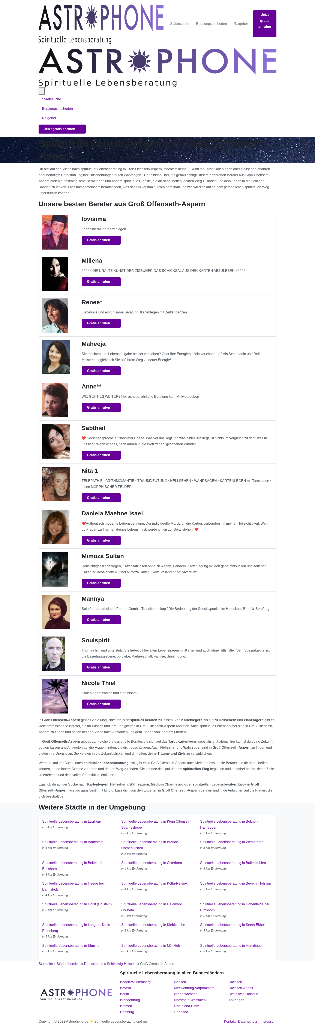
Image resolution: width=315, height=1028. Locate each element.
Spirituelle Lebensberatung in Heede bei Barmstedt (73, 886)
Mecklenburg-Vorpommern (194, 988)
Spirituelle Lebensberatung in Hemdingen (232, 945)
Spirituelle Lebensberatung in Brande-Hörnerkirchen (150, 845)
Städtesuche (179, 24)
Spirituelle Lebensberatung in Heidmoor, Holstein (152, 907)
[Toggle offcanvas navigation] (42, 91)
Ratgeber (241, 24)
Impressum (268, 1021)
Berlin (124, 994)
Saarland (181, 1012)
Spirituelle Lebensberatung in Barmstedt (72, 842)
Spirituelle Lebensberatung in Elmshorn (72, 945)
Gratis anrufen (99, 240)
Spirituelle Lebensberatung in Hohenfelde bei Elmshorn (234, 907)
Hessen (180, 982)
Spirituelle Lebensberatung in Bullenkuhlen (233, 863)
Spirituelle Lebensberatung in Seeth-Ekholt (233, 925)
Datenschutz (247, 1021)
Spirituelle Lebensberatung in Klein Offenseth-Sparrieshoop (156, 824)
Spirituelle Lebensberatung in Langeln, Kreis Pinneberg (76, 928)
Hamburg (127, 1012)
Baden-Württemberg (135, 982)
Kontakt (230, 1021)
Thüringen (236, 1000)
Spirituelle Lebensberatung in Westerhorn (231, 842)
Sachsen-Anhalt (241, 988)
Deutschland (93, 964)
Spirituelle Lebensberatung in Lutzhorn (71, 821)
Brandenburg (130, 1000)
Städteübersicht (68, 964)
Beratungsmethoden (211, 24)
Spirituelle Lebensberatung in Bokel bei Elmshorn (72, 866)
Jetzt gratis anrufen (264, 21)
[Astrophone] (101, 24)
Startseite (46, 964)
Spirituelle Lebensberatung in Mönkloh (150, 945)
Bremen (126, 1006)
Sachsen (235, 982)
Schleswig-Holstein (121, 964)
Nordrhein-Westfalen (190, 1000)
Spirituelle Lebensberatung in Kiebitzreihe (153, 925)
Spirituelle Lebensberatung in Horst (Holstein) (77, 904)
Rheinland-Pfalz (186, 1006)
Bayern (125, 988)
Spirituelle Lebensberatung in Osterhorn (151, 863)
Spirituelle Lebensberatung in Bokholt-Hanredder (229, 824)
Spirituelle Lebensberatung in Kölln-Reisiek (154, 883)
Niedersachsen (185, 994)
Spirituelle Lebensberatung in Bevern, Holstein (235, 883)
